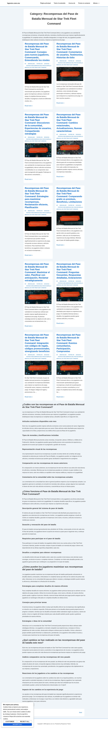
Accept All (17, 724)
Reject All (24, 721)
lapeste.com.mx (13, 3)
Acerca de (72, 3)
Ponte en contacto (84, 3)
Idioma (95, 3)
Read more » (29, 105)
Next (80, 712)
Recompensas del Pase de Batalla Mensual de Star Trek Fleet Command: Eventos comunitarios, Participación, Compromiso (68, 343)
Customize (10, 721)
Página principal (45, 3)
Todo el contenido (59, 3)
